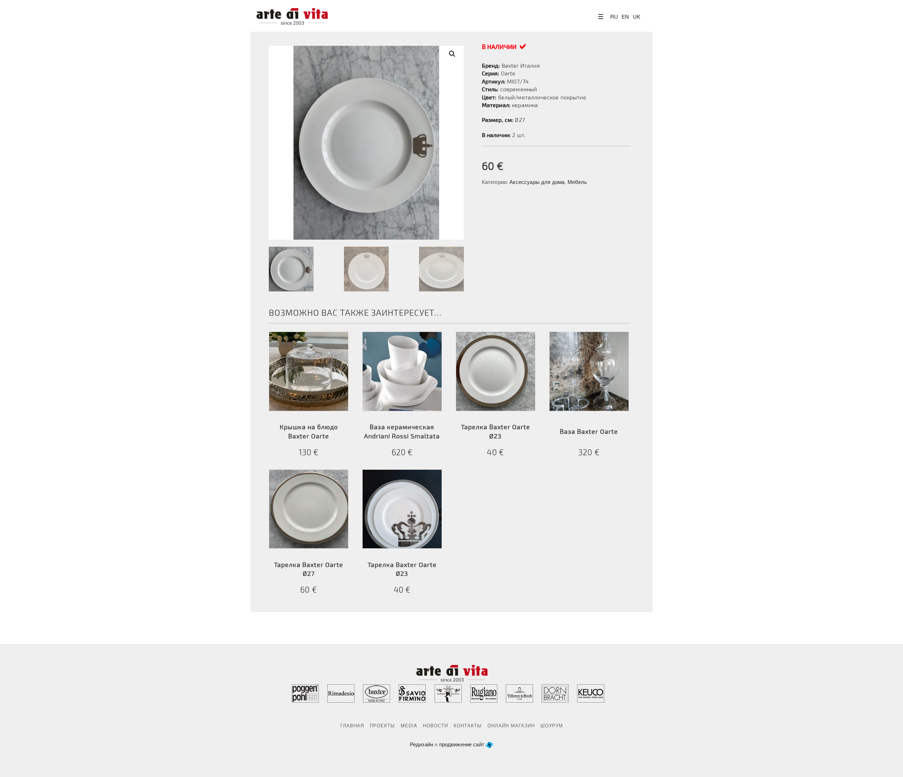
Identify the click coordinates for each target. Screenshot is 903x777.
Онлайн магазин (511, 725)
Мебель (577, 181)
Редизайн (421, 744)
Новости (435, 725)
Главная (352, 725)
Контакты (468, 725)
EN (625, 16)
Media (409, 725)
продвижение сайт (461, 744)
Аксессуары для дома (536, 181)
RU (614, 16)
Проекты (382, 725)
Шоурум (551, 725)
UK (636, 16)
